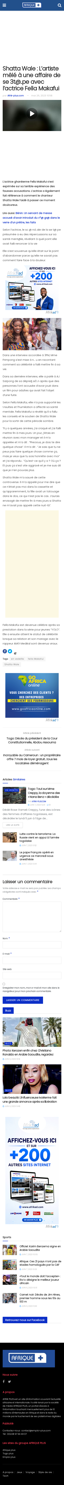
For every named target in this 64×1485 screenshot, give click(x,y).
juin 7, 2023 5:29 (37, 805)
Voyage (30, 1472)
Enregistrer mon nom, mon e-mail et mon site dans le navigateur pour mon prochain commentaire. (31, 989)
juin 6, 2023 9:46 (12, 1106)
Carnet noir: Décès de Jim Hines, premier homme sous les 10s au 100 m (40, 1298)
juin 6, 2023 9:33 (29, 1306)
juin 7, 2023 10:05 (29, 1254)
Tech (5, 1475)
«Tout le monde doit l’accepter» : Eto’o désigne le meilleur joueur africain (40, 1279)
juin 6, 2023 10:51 (12, 1059)
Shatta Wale (11, 664)
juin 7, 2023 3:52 (29, 845)
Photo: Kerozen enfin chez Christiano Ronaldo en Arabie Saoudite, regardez (28, 1052)
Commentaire (11, 898)
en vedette (17, 658)
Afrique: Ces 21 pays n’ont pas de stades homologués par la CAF (40, 1263)
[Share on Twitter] (10, 651)
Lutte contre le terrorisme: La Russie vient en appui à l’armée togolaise (39, 837)
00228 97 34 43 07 (17, 1433)
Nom (6, 938)
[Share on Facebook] (5, 651)
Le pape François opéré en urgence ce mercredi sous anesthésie (37, 856)
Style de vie (45, 1472)
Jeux (19, 1472)
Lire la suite (12, 825)
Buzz (8, 1043)
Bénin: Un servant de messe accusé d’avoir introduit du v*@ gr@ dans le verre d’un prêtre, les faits (31, 217)
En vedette (12, 790)
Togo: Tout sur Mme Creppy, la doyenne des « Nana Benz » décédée (44, 793)
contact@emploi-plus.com (36, 1430)
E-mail (7, 953)
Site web (7, 969)
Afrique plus (9, 1450)
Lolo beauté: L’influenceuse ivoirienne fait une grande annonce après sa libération (30, 1099)
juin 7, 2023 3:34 (29, 864)
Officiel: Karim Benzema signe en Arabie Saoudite (40, 1248)
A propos (8, 1472)
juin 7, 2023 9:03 (29, 1269)
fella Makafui (36, 658)
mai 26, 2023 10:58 (41, 95)
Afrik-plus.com (15, 95)
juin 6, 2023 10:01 (29, 1287)
